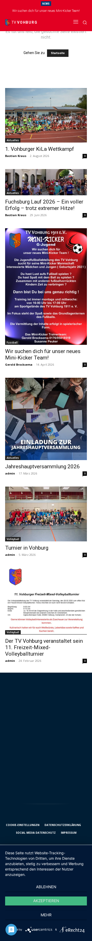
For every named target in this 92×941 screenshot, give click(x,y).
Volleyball (13, 539)
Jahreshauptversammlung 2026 (47, 11)
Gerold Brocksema (18, 364)
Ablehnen (46, 886)
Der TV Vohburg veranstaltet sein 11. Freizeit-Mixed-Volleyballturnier (44, 647)
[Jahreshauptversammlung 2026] (46, 419)
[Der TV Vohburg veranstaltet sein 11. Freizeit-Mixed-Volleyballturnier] (46, 601)
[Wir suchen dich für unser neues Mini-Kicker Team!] (46, 286)
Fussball (12, 342)
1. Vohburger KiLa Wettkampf (39, 149)
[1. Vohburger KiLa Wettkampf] (46, 115)
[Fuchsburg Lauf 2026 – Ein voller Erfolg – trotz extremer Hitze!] (46, 182)
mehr (46, 914)
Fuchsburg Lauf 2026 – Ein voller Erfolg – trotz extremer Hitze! (44, 205)
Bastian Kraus (15, 156)
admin (10, 473)
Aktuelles (13, 140)
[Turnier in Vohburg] (46, 514)
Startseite (58, 53)
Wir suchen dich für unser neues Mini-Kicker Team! (42, 354)
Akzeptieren (46, 900)
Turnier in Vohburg (26, 548)
